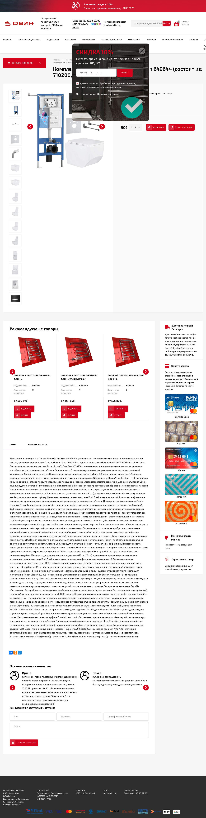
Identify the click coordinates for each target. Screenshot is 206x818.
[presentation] (30, 126)
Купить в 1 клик (183, 127)
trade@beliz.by (112, 25)
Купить (24, 415)
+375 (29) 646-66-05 (85, 793)
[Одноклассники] (15, 652)
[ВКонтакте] (11, 652)
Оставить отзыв (26, 743)
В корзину (158, 127)
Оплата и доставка (12, 804)
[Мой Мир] (20, 652)
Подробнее (26, 409)
